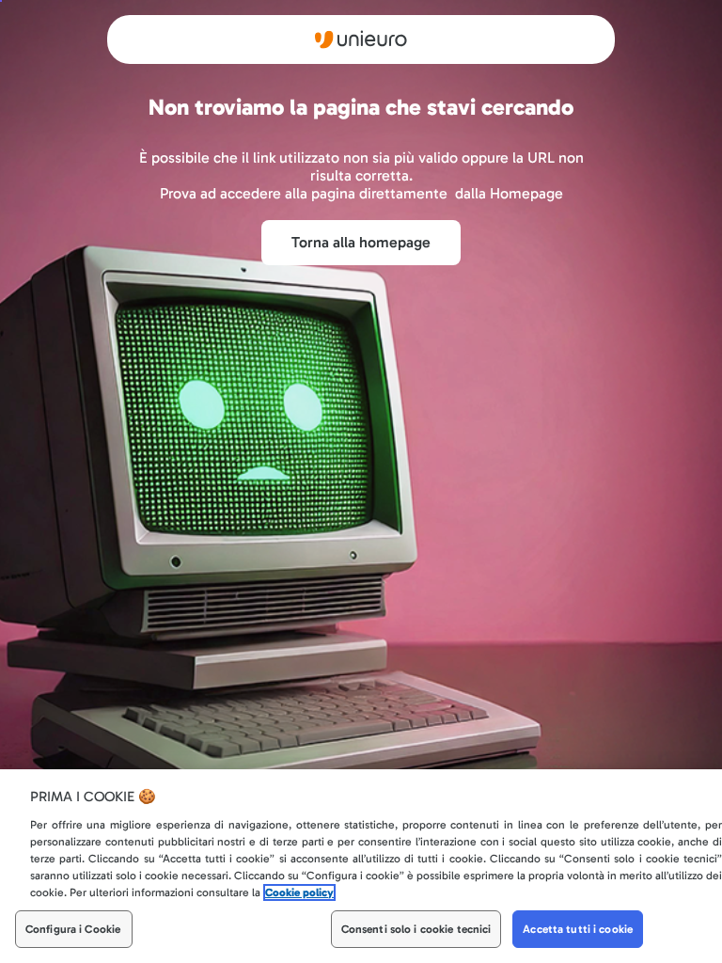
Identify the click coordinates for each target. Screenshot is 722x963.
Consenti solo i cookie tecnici (416, 929)
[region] (361, 866)
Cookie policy (299, 892)
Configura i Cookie (72, 929)
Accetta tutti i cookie (578, 929)
